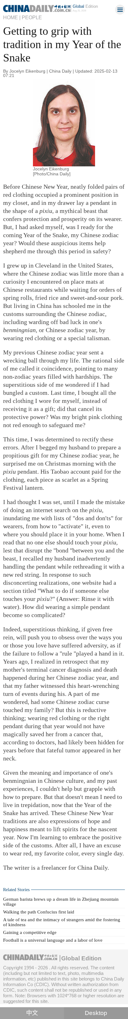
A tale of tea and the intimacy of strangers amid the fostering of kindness (61, 922)
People (32, 17)
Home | (12, 17)
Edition (85, 6)
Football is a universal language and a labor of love (53, 940)
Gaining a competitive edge (30, 932)
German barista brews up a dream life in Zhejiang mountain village (61, 901)
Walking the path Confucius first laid (38, 911)
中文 (32, 1013)
